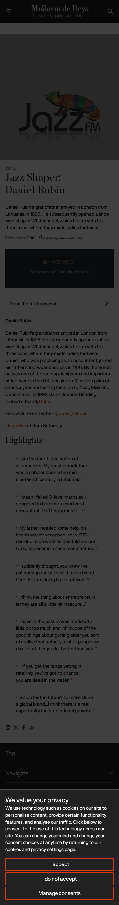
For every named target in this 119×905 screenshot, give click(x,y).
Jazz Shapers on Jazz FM (38, 28)
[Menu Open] (8, 11)
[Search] (110, 11)
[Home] (59, 11)
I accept (59, 864)
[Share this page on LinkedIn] (8, 727)
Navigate (17, 773)
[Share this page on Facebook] (23, 727)
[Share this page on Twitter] (16, 727)
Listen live (15, 425)
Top (10, 753)
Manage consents (59, 893)
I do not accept (59, 879)
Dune (44, 401)
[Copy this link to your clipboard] (31, 727)
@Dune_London (71, 413)
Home (5, 28)
